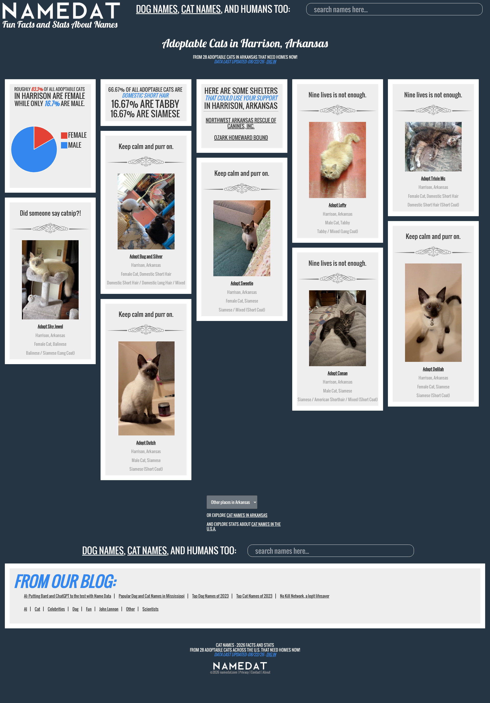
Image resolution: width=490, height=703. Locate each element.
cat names (201, 8)
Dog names (157, 8)
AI (25, 609)
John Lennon (108, 609)
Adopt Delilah (433, 369)
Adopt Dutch (146, 443)
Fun (89, 609)
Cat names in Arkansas (247, 515)
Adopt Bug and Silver (146, 256)
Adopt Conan (338, 373)
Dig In (271, 62)
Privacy (244, 672)
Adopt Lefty (337, 205)
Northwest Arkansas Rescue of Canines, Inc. (241, 123)
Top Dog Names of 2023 (210, 596)
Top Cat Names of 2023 (254, 596)
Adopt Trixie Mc (433, 178)
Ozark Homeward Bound (241, 137)
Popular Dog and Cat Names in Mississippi (152, 596)
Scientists (150, 609)
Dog (75, 609)
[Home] (240, 668)
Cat (37, 609)
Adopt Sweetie (242, 283)
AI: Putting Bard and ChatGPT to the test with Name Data (67, 596)
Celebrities (56, 609)
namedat (225, 672)
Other (130, 609)
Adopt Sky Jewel (50, 326)
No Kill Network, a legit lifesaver (304, 596)
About (266, 672)
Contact (256, 672)
